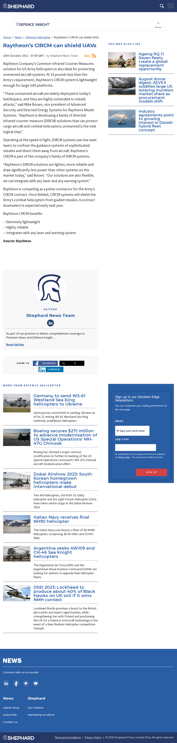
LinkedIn (50, 323)
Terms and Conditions (68, 737)
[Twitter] (26, 683)
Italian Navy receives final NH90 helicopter (61, 519)
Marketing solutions (41, 714)
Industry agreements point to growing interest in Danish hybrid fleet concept (156, 120)
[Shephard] (18, 6)
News (18, 37)
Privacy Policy (124, 457)
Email (120, 421)
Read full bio (15, 345)
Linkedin (54, 369)
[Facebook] (16, 683)
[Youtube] (36, 683)
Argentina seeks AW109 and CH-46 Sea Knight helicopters (64, 552)
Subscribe (10, 714)
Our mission (36, 707)
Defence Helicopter (38, 37)
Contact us (10, 722)
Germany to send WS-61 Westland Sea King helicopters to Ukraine (59, 400)
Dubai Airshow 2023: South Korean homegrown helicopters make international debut (63, 480)
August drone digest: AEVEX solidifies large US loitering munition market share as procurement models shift (156, 90)
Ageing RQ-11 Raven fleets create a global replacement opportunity (153, 61)
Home (7, 37)
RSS (87, 56)
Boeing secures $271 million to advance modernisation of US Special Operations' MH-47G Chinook (65, 437)
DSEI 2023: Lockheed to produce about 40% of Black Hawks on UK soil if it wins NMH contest (64, 593)
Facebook (49, 363)
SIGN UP (151, 472)
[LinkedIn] (6, 683)
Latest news (11, 707)
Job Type (122, 439)
